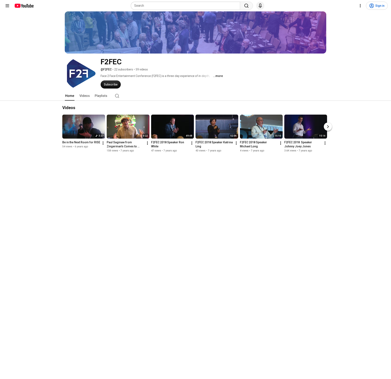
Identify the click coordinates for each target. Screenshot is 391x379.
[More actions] (103, 143)
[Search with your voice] (260, 6)
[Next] (328, 127)
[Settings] (360, 5)
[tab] (70, 96)
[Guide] (7, 5)
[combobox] (186, 5)
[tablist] (195, 96)
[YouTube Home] (23, 5)
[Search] (246, 6)
